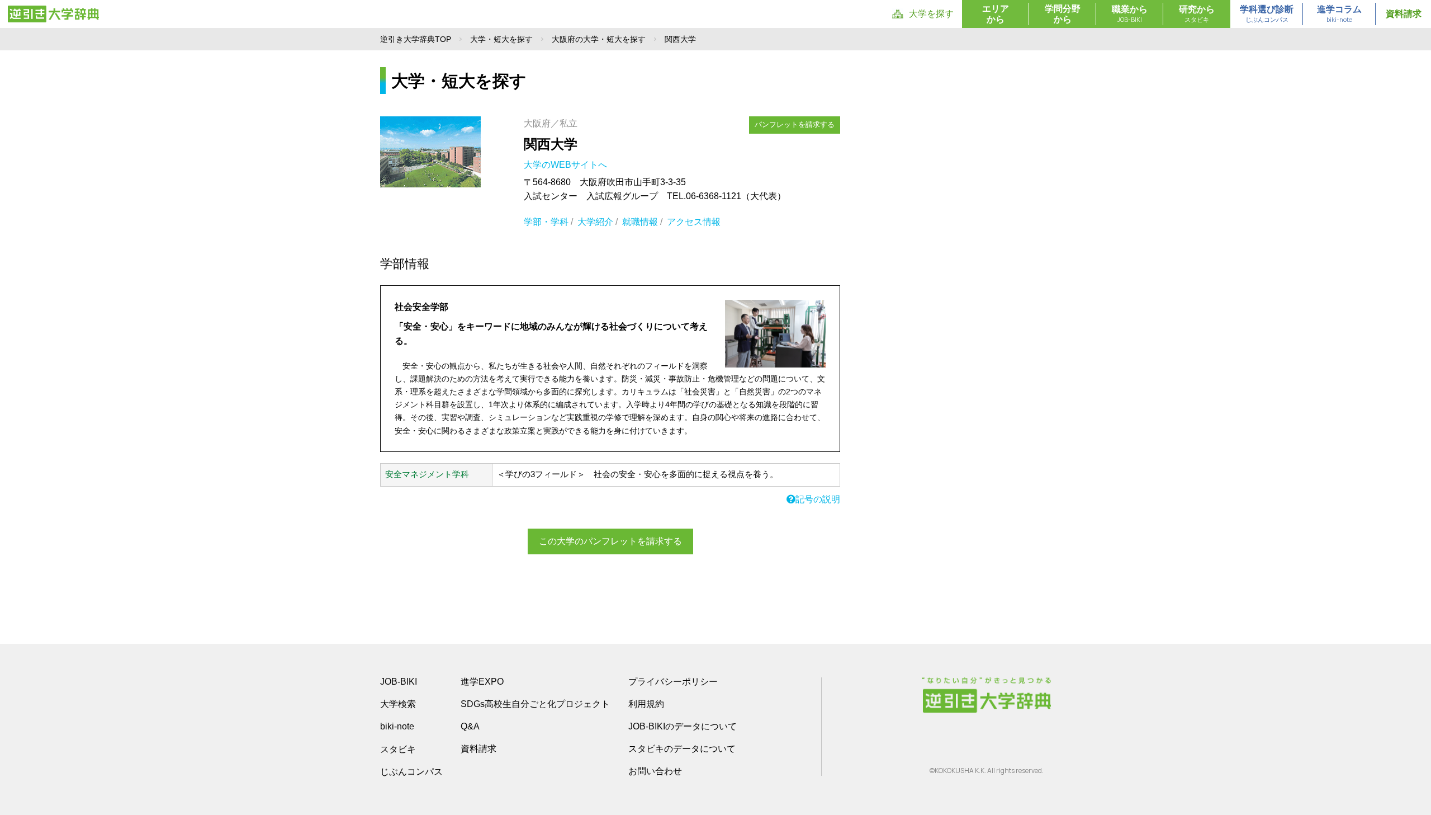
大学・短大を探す (501, 39)
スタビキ (398, 749)
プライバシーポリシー (673, 681)
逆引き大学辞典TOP (415, 39)
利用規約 (646, 704)
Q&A (470, 726)
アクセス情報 (694, 222)
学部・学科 (546, 222)
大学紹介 (595, 222)
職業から (1130, 13)
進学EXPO (482, 681)
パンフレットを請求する (795, 124)
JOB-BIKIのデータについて (682, 726)
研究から (1197, 13)
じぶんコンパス (411, 771)
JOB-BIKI (398, 681)
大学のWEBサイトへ (566, 164)
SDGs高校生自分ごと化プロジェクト (535, 704)
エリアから (995, 14)
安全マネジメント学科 (427, 474)
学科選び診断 (1266, 13)
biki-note (397, 726)
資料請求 (1403, 13)
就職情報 (640, 222)
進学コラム (1339, 13)
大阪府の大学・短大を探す (599, 39)
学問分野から (1063, 14)
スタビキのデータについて (682, 748)
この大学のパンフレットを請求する (610, 541)
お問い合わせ (655, 771)
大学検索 (398, 704)
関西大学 (550, 144)
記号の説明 (817, 499)
